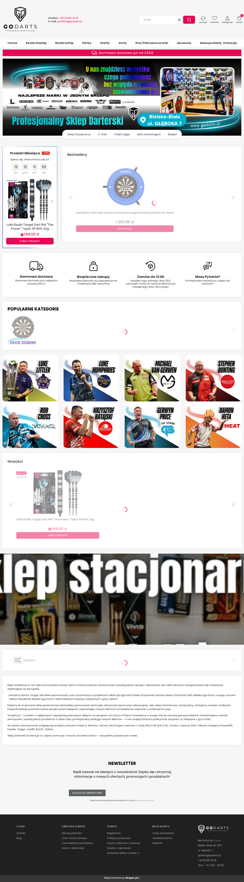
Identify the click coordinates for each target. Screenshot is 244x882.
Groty (123, 43)
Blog (19, 838)
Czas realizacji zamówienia (77, 843)
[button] (189, 20)
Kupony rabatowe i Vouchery (123, 843)
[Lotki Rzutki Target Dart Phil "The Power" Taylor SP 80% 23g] (30, 199)
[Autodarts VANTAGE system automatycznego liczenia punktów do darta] (124, 186)
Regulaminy (114, 833)
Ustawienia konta (162, 838)
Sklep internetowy (121, 878)
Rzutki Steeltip (36, 43)
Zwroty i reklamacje (73, 848)
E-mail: (65, 21)
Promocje (230, 43)
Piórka (86, 43)
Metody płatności (72, 833)
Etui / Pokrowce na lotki (151, 43)
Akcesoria (184, 43)
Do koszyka (125, 228)
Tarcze (12, 43)
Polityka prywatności (119, 838)
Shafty (105, 43)
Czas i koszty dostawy (74, 838)
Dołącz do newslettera (87, 793)
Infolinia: (63, 18)
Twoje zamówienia (163, 833)
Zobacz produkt (30, 241)
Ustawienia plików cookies (122, 853)
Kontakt (21, 833)
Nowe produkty (211, 43)
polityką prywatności (144, 800)
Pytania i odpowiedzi (118, 848)
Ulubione (157, 843)
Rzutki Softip (64, 43)
